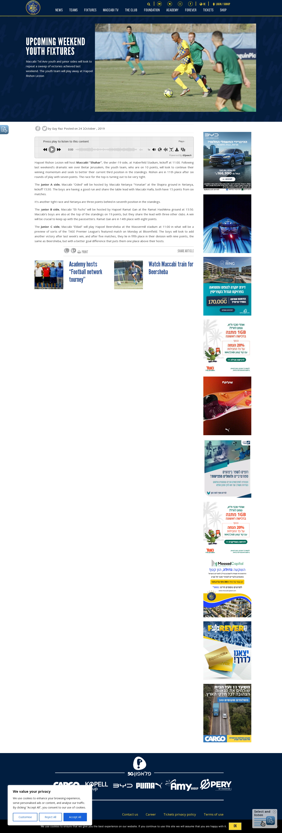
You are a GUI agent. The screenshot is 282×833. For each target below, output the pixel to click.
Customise (25, 817)
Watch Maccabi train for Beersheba (171, 268)
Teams (73, 10)
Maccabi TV (111, 10)
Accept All (75, 817)
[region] (50, 805)
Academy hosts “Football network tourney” (85, 272)
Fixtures (90, 10)
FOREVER (191, 10)
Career (151, 814)
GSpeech (186, 155)
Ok (235, 826)
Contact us (130, 814)
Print (85, 252)
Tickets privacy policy (179, 814)
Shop (223, 10)
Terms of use (213, 814)
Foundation (152, 10)
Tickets (208, 10)
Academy (172, 10)
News (59, 10)
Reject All (50, 817)
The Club (131, 10)
